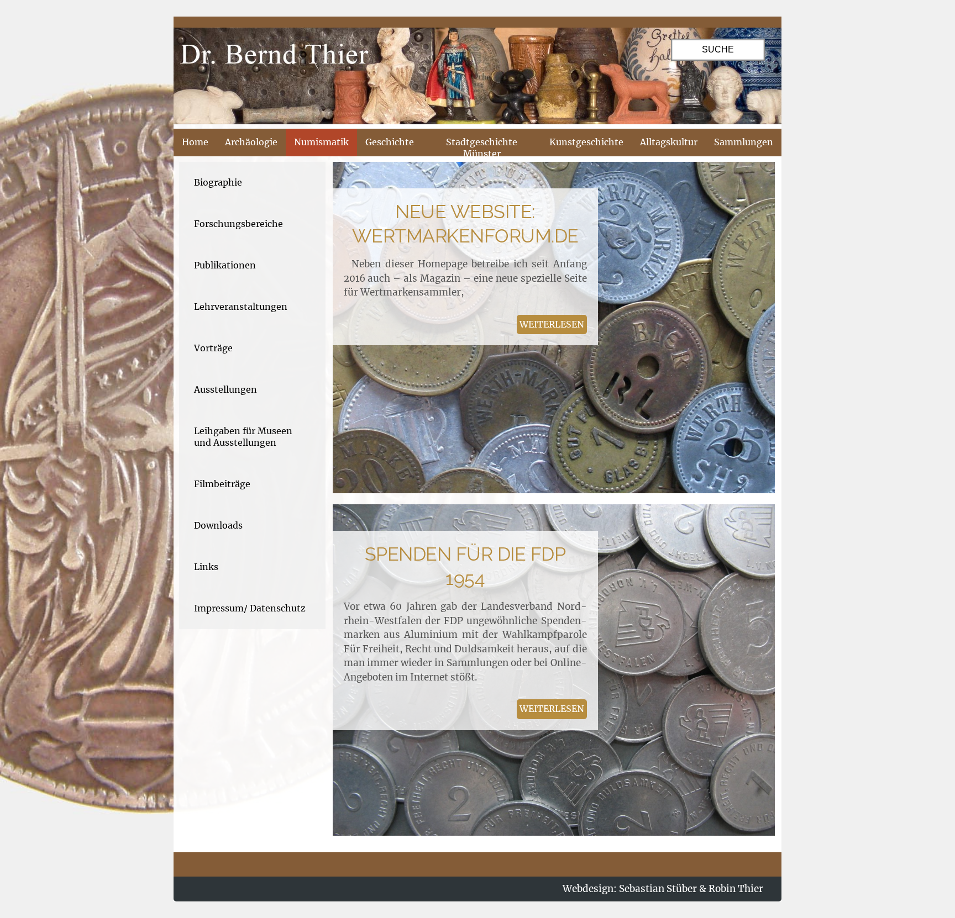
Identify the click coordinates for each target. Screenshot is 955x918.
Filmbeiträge (222, 483)
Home (195, 141)
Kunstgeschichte (586, 141)
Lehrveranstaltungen (240, 306)
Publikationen (225, 265)
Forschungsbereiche (238, 223)
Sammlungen (743, 141)
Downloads (218, 525)
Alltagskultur (668, 141)
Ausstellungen (225, 389)
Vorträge (213, 348)
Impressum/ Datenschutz (250, 608)
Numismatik (321, 141)
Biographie (218, 182)
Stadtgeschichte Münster (481, 147)
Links (206, 566)
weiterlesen (552, 324)
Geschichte (389, 141)
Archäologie (251, 141)
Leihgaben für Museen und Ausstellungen (243, 436)
